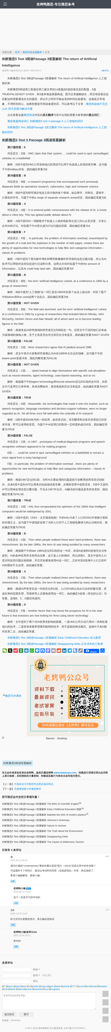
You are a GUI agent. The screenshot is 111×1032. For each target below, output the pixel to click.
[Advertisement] (55, 29)
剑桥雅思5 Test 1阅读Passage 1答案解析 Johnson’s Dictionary (36, 820)
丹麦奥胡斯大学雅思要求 (27, 789)
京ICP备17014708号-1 (75, 1028)
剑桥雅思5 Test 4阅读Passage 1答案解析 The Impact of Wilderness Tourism (43, 842)
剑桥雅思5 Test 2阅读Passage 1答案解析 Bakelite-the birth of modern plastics (45, 814)
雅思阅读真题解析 (32, 52)
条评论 (105, 70)
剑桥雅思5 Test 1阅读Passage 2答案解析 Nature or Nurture (34, 825)
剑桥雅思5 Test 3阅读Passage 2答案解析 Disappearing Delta (35, 836)
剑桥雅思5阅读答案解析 (17, 763)
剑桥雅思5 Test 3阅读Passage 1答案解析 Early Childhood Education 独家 (43, 809)
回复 (13, 881)
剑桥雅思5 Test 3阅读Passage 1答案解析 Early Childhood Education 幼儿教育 (54, 637)
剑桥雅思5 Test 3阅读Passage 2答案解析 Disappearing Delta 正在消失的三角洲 (55, 643)
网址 (35, 981)
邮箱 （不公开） (43, 975)
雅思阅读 (29, 114)
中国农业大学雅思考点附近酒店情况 (33, 784)
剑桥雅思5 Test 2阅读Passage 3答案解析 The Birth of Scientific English (41, 804)
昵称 (36, 969)
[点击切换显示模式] (105, 994)
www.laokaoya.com (65, 772)
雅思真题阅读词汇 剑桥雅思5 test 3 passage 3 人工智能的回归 (45, 121)
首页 (17, 52)
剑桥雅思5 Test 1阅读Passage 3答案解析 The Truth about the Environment (42, 831)
